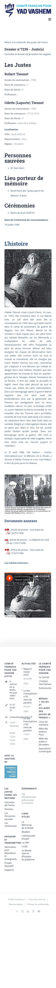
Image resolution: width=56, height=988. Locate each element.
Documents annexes (20, 520)
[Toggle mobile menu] (50, 19)
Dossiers (8, 809)
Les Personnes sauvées (9, 815)
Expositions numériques (45, 750)
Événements (45, 687)
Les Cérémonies (10, 824)
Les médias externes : (16, 562)
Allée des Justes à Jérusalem (44, 741)
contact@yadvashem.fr (13, 717)
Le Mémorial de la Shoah (28, 824)
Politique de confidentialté (38, 904)
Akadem (26, 831)
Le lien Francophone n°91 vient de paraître (28, 696)
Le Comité (44, 677)
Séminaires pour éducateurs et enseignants (10, 852)
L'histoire (16, 243)
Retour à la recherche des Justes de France (26, 42)
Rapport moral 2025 (27, 671)
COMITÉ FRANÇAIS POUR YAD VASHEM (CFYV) (10, 670)
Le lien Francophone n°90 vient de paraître (28, 724)
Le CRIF (25, 842)
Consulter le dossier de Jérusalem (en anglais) (27, 54)
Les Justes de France (9, 804)
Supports (9, 869)
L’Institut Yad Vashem (45, 683)
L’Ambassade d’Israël (28, 837)
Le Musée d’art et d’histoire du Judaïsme (28, 855)
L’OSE (24, 846)
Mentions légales (16, 904)
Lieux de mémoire (43, 723)
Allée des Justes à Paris (43, 731)
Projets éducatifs (9, 864)
